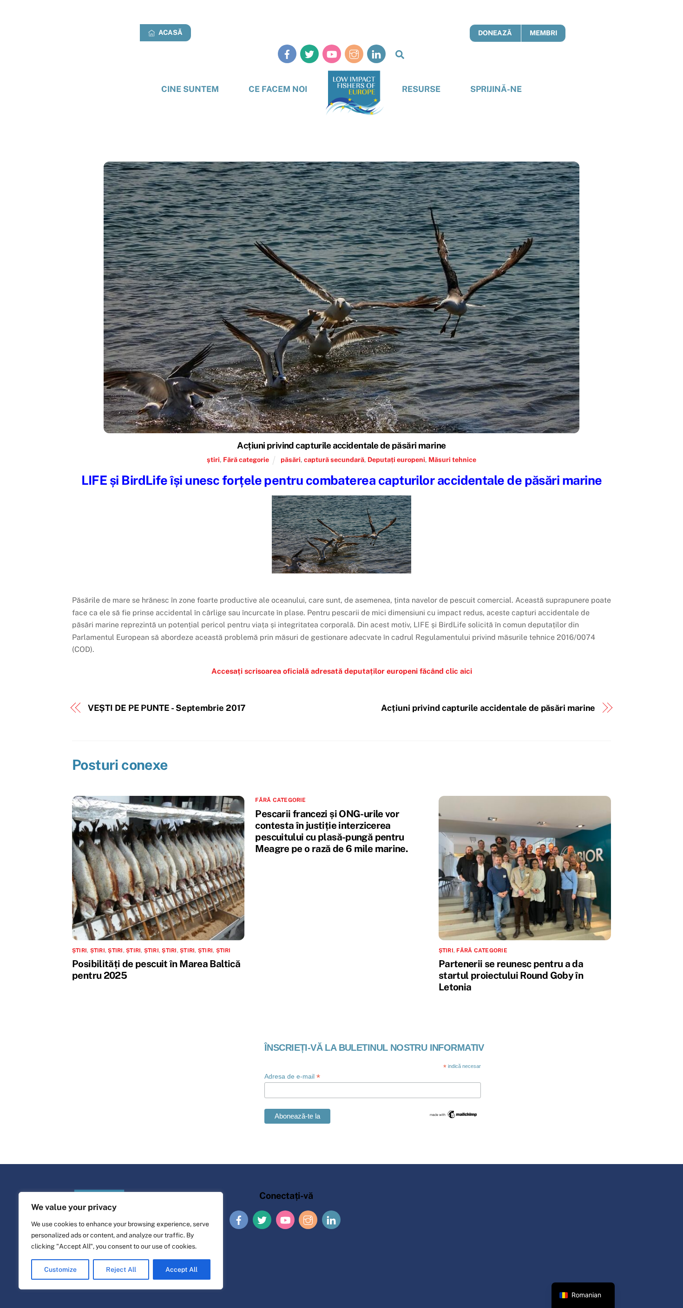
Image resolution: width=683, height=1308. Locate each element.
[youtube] (331, 53)
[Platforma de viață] (355, 93)
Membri (543, 33)
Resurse (421, 89)
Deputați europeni (396, 459)
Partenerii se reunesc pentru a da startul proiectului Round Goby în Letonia (511, 975)
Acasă (170, 32)
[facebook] (287, 53)
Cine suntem (190, 89)
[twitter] (309, 53)
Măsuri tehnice (452, 459)
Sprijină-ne (496, 89)
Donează (495, 33)
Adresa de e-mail (292, 1076)
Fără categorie (246, 459)
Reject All (121, 1269)
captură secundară (334, 459)
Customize (60, 1269)
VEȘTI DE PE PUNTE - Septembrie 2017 (167, 708)
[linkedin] (376, 53)
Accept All (181, 1269)
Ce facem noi (278, 89)
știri (213, 459)
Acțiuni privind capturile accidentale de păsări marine (341, 445)
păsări (291, 459)
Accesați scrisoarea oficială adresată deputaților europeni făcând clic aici (341, 671)
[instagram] (354, 53)
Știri (133, 950)
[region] (121, 1240)
